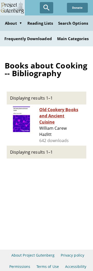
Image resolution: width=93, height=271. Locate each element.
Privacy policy (72, 255)
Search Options (73, 23)
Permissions (19, 266)
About (13, 23)
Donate (77, 8)
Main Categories (73, 38)
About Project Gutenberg (33, 255)
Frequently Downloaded (28, 38)
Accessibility (76, 266)
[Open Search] (46, 7)
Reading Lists (40, 23)
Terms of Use (47, 266)
